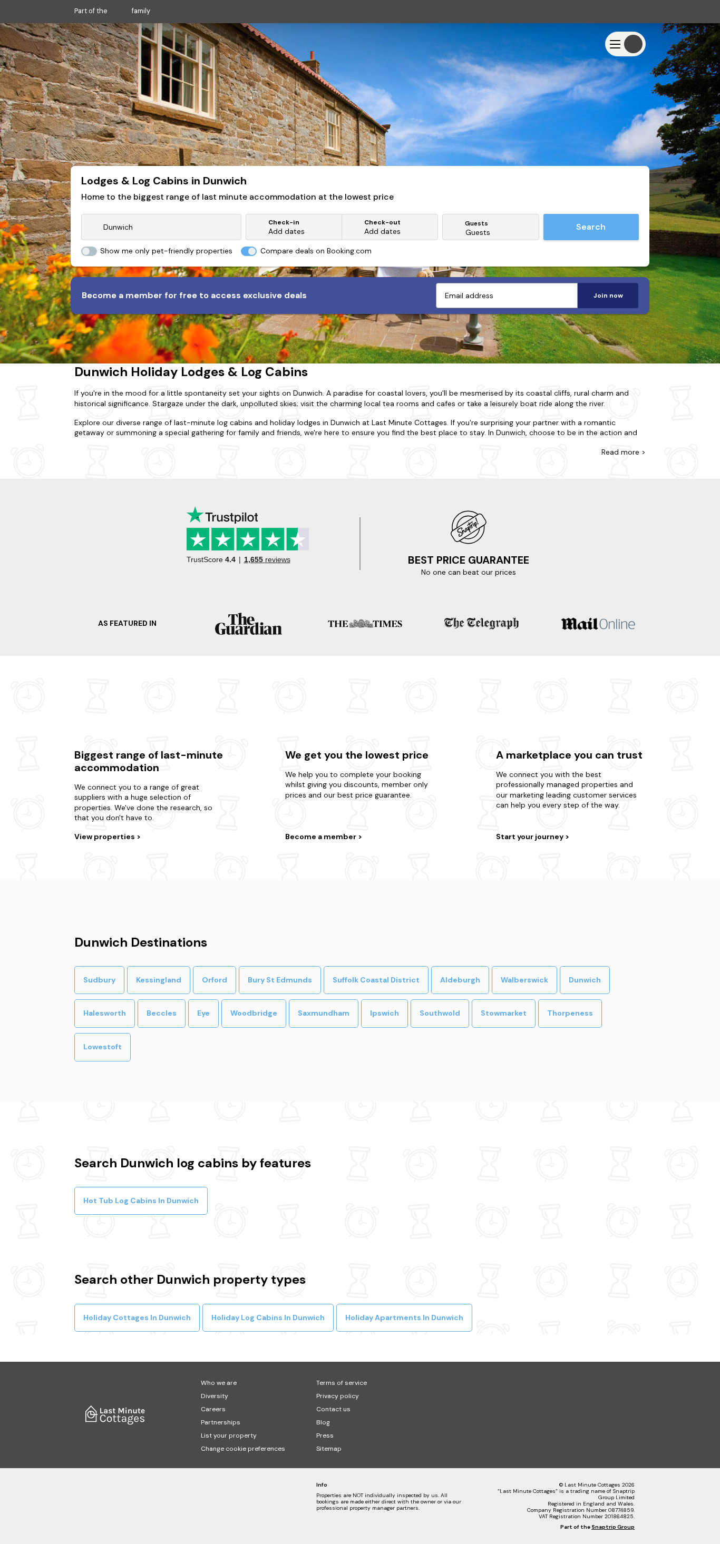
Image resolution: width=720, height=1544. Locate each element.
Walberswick (524, 980)
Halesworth (104, 1013)
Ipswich (384, 1013)
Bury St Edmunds (280, 980)
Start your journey (530, 836)
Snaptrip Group (613, 1526)
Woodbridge (253, 1013)
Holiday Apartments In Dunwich (404, 1317)
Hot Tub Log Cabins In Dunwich (141, 1200)
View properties (105, 836)
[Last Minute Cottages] (106, 44)
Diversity (214, 1396)
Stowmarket (504, 1013)
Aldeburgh (460, 980)
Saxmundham (323, 1013)
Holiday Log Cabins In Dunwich (268, 1317)
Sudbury (99, 980)
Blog (323, 1422)
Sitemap (329, 1448)
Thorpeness (570, 1013)
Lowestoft (102, 1046)
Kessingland (158, 980)
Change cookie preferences (243, 1448)
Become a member (321, 836)
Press (325, 1435)
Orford (214, 980)
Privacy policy (337, 1396)
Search (591, 226)
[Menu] (625, 44)
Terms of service (341, 1383)
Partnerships (220, 1422)
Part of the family (112, 10)
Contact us (333, 1409)
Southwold (440, 1013)
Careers (213, 1409)
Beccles (162, 1013)
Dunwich (585, 980)
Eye (203, 1013)
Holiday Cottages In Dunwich (137, 1317)
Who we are (219, 1383)
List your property (229, 1435)
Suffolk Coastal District (376, 980)
